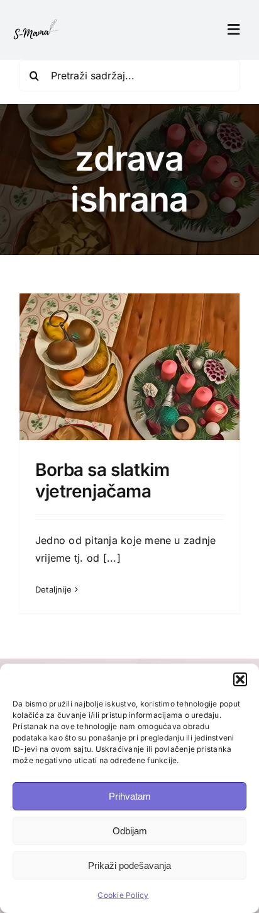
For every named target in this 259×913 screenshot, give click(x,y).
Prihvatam (130, 796)
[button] (240, 679)
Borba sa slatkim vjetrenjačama (102, 480)
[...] (112, 558)
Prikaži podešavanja (129, 865)
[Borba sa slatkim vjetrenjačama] (129, 407)
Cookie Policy (122, 895)
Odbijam (130, 830)
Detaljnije (53, 589)
